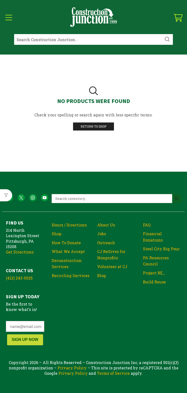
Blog (101, 275)
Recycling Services (70, 275)
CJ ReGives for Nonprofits (111, 254)
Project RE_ (154, 272)
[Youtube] (44, 197)
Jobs (101, 233)
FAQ (146, 224)
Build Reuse (154, 281)
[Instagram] (33, 197)
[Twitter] (21, 197)
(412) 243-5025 (19, 278)
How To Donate (66, 242)
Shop (56, 233)
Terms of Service (113, 373)
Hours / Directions (69, 224)
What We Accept (68, 251)
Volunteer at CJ (112, 266)
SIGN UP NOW (25, 339)
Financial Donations (153, 237)
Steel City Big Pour (161, 248)
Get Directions (20, 251)
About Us (106, 224)
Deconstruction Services (67, 263)
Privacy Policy (72, 367)
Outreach (106, 242)
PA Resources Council (156, 261)
